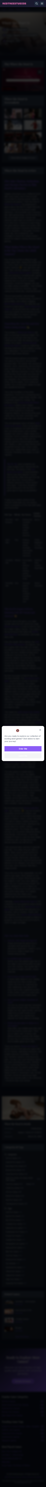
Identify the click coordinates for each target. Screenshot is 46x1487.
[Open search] (36, 3)
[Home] (14, 3)
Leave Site (23, 756)
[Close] (40, 730)
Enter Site (23, 749)
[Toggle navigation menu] (42, 3)
